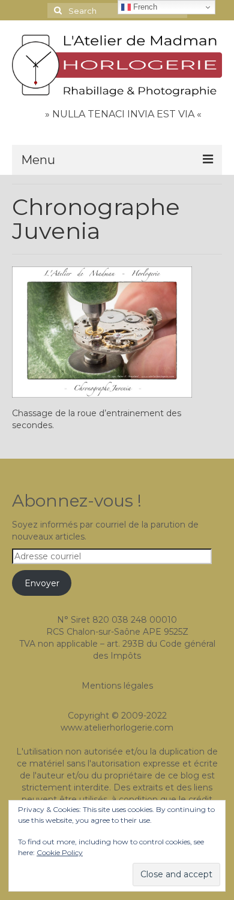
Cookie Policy (60, 852)
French (144, 6)
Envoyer (42, 583)
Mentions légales (117, 685)
